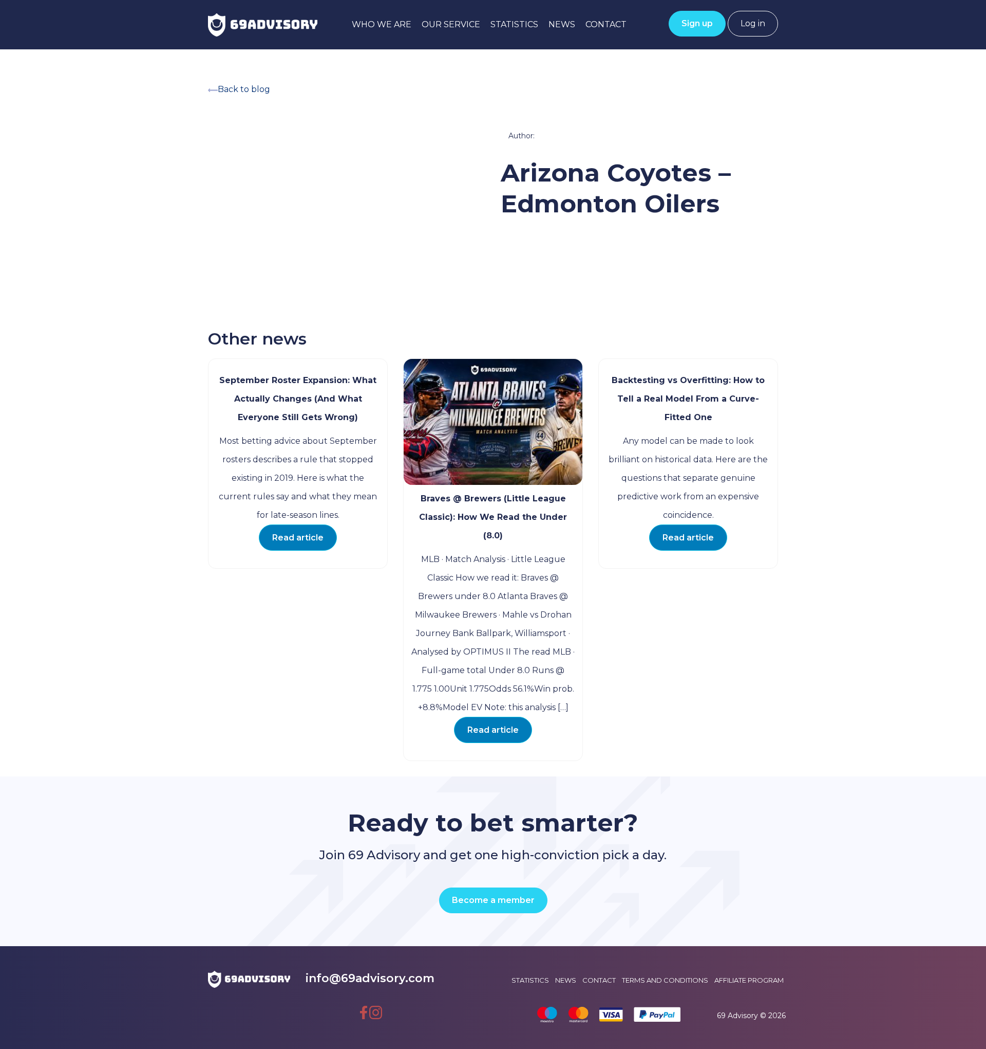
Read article (298, 537)
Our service (451, 24)
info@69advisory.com (370, 978)
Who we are (381, 24)
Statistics (514, 24)
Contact (606, 24)
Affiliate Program (749, 980)
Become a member (493, 900)
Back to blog (244, 89)
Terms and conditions (665, 980)
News (561, 24)
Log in (753, 23)
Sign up (697, 23)
